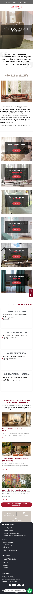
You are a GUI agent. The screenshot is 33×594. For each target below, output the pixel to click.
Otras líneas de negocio (16, 2)
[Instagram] (10, 585)
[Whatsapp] (23, 585)
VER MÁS (16, 150)
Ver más (4, 438)
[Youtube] (18, 585)
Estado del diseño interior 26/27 (14, 490)
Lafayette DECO (6, 115)
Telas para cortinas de (16, 145)
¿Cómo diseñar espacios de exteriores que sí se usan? (16, 459)
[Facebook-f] (13, 585)
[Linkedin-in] (15, 585)
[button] (16, 2)
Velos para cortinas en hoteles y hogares (13, 429)
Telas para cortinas (16, 171)
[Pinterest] (20, 585)
